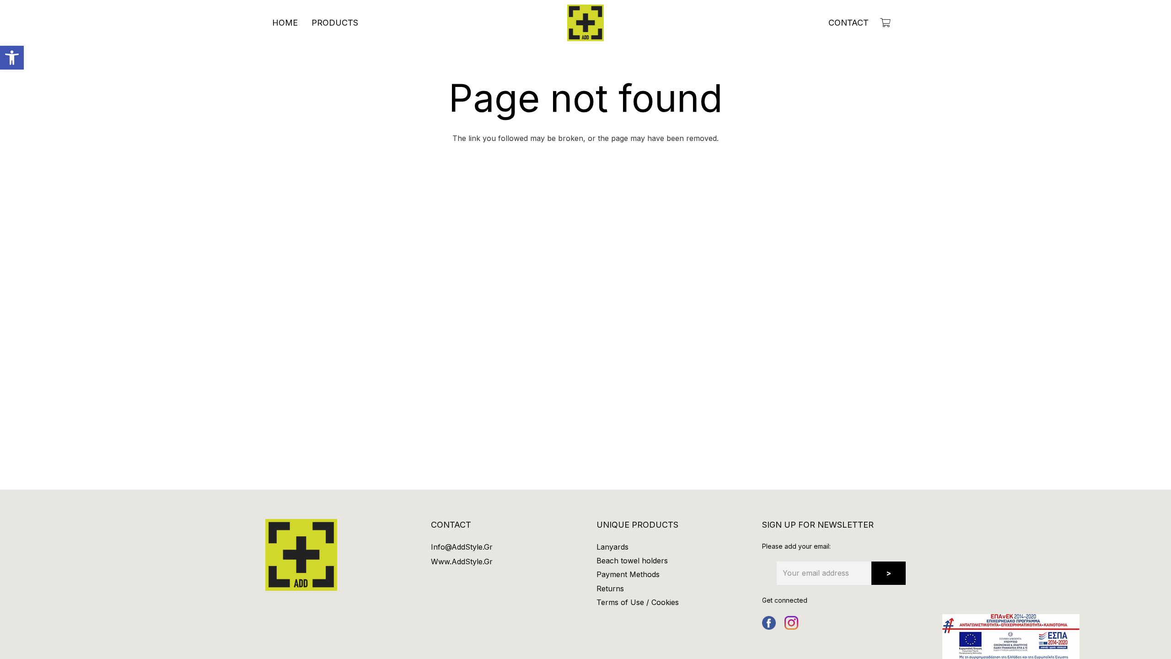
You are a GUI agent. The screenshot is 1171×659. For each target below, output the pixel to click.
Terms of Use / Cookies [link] (637, 602)
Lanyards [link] (612, 546)
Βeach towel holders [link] (632, 560)
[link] (12, 58)
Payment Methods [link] (628, 574)
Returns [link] (610, 588)
